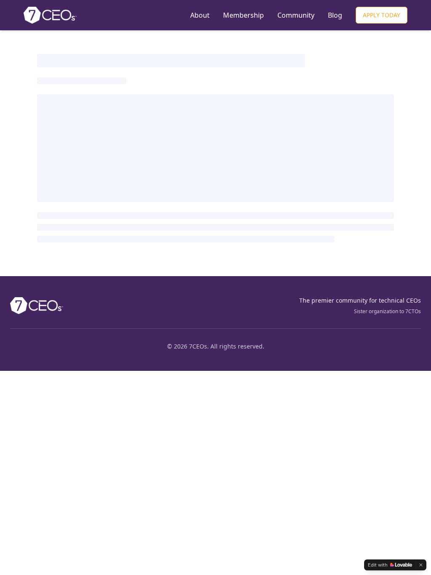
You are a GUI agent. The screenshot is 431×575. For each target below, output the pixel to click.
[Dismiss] (421, 565)
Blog (335, 15)
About (200, 15)
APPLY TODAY (381, 15)
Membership (243, 15)
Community (295, 15)
